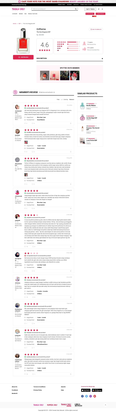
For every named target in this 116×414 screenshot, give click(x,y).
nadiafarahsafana (18, 360)
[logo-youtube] (94, 396)
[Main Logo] (18, 9)
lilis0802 (17, 135)
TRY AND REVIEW (98, 4)
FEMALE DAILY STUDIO (86, 4)
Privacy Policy (37, 390)
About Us (14, 387)
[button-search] (76, 9)
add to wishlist (96, 29)
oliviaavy (17, 283)
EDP (20, 23)
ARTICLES (76, 4)
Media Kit (14, 393)
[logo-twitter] (86, 396)
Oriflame (88, 108)
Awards (63, 387)
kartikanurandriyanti (18, 310)
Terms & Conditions (39, 387)
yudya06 (17, 220)
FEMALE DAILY (61, 4)
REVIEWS (69, 4)
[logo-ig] (90, 396)
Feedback (15, 390)
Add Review (24, 57)
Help (62, 390)
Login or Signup (90, 9)
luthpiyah (18, 335)
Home (14, 23)
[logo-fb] (82, 396)
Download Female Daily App (19, 4)
